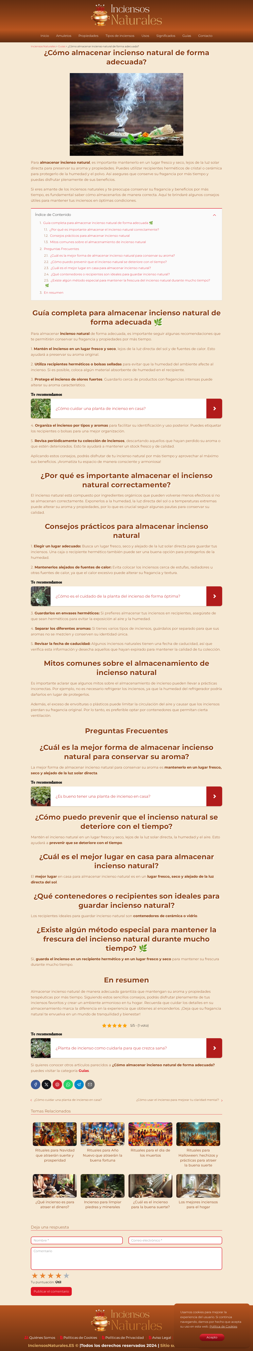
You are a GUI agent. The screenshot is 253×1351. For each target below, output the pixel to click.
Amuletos (63, 36)
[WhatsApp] (68, 1084)
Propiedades (88, 36)
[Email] (90, 1084)
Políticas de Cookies (80, 1338)
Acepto (212, 1337)
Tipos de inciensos (120, 36)
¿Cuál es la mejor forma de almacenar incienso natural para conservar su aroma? (112, 255)
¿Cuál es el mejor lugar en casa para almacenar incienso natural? (101, 268)
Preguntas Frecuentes (61, 249)
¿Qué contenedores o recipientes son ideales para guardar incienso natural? (110, 274)
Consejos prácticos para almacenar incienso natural (90, 236)
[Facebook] (35, 1084)
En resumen (53, 292)
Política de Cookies (223, 1326)
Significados (165, 36)
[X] (46, 1084)
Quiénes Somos (42, 1338)
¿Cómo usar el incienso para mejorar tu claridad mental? (177, 1100)
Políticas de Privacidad (124, 1338)
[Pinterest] (57, 1084)
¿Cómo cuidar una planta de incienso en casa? (68, 1100)
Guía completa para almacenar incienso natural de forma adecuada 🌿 (98, 223)
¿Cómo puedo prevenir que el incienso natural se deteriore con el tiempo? (109, 262)
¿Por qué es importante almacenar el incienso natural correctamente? (104, 229)
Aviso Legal (161, 1338)
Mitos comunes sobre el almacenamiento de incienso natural (98, 242)
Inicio (45, 36)
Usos (145, 36)
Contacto (205, 36)
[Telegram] (79, 1084)
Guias (186, 36)
